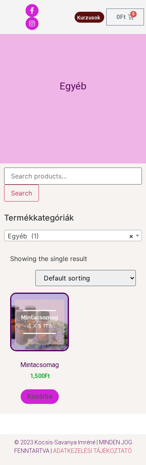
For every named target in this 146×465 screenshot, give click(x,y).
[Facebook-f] (32, 10)
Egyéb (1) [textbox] (70, 236)
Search (21, 193)
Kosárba (39, 396)
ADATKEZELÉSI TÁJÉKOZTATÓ (92, 451)
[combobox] (73, 235)
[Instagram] (32, 23)
